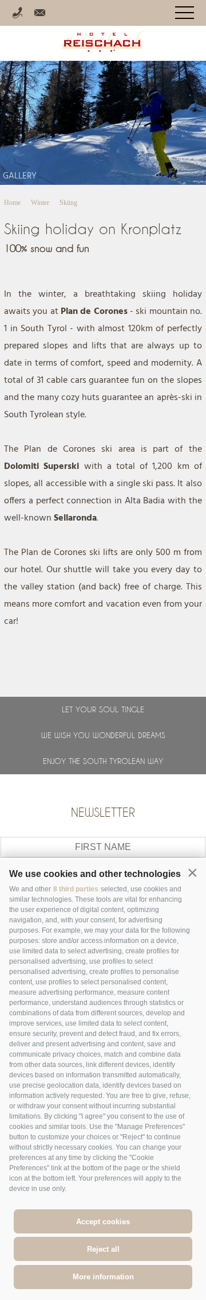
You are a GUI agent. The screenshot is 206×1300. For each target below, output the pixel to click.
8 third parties (75, 889)
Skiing (68, 203)
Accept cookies (103, 1221)
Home (12, 203)
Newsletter (103, 812)
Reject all (103, 1249)
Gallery (20, 176)
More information (103, 1276)
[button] (192, 873)
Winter (40, 203)
